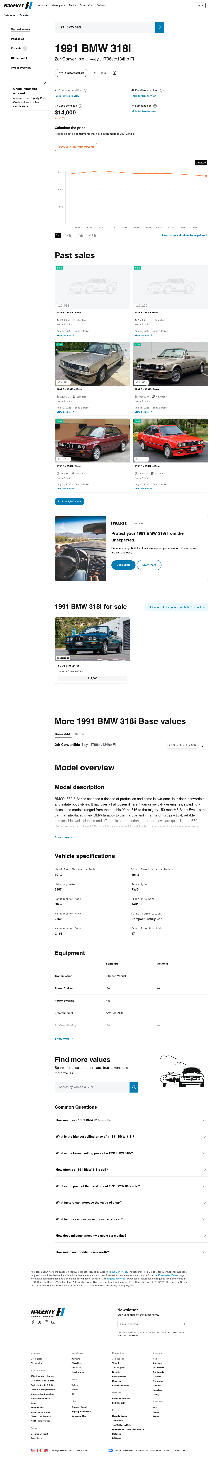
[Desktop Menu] (211, 5)
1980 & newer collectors (42, 1376)
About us (157, 1363)
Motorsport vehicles (40, 1398)
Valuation (116, 1363)
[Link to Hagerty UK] (46, 1450)
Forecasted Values (168, 1275)
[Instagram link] (46, 1322)
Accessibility (142, 1450)
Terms (156, 1416)
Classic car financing (41, 1416)
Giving (156, 1394)
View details (64, 335)
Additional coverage (40, 1421)
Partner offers (119, 1376)
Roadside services (121, 1398)
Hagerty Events (119, 1416)
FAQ (155, 1407)
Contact (157, 1385)
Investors (157, 1390)
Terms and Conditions (127, 1335)
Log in (200, 5)
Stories (75, 1389)
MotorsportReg (79, 1416)
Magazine (116, 1381)
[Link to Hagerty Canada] (39, 1450)
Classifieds (77, 1363)
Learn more (149, 564)
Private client (37, 1407)
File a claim (36, 1363)
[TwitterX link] (39, 1322)
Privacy (156, 1412)
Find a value (9, 15)
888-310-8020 (119, 1403)
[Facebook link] (32, 1322)
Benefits (116, 1372)
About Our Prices (118, 1271)
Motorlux (116, 1434)
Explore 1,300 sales (69, 501)
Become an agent (39, 1434)
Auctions (76, 1359)
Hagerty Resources (81, 1411)
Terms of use (179, 1450)
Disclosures (155, 1450)
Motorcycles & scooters (42, 1394)
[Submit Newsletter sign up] (183, 1324)
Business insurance (40, 1412)
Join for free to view (67, 95)
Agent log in (36, 1438)
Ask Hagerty (118, 1368)
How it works (78, 1372)
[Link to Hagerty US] (33, 1450)
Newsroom (158, 1381)
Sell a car (76, 1368)
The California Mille (121, 1425)
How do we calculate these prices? (184, 235)
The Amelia (117, 1420)
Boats (34, 1403)
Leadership (158, 1368)
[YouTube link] (53, 1322)
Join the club (118, 1359)
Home (156, 1359)
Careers (157, 1376)
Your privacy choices (123, 1450)
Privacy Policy (173, 1332)
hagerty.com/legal (116, 1278)
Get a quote (123, 564)
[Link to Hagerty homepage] (48, 1312)
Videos (75, 1385)
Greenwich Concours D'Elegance (128, 1429)
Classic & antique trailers (43, 1389)
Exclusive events (120, 1385)
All (73, 1394)
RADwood (117, 1438)
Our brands (158, 1372)
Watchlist (24, 15)
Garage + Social (79, 1407)
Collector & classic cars (42, 1381)
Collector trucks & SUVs (43, 1385)
